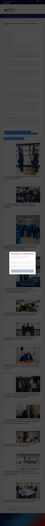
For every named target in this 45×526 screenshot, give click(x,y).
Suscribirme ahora (22, 270)
